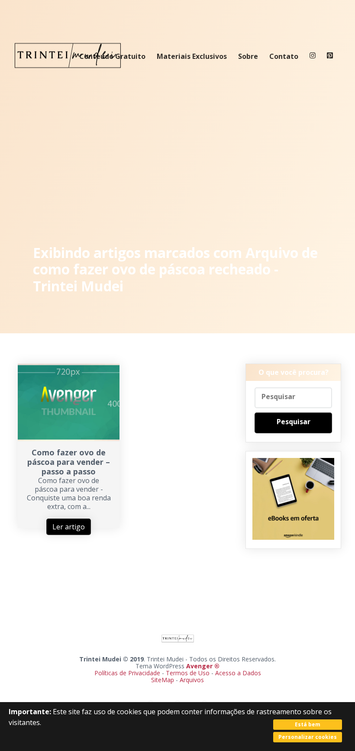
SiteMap (163, 680)
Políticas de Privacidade (127, 673)
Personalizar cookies (307, 737)
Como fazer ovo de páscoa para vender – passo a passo (68, 462)
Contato (283, 56)
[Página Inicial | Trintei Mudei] (68, 74)
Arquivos (192, 680)
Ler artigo (68, 527)
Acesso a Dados (238, 673)
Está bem (307, 724)
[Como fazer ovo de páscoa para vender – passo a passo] (68, 438)
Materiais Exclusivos (192, 56)
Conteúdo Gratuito (112, 56)
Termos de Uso (188, 673)
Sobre (248, 56)
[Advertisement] (177, 160)
